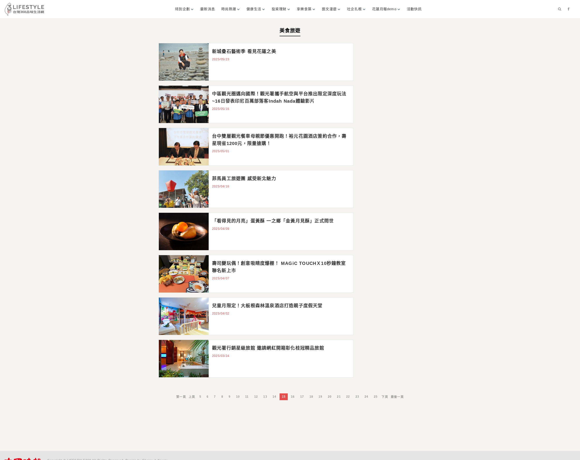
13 (265, 396)
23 (357, 396)
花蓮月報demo (384, 9)
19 (320, 396)
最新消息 (207, 9)
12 (256, 396)
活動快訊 (414, 9)
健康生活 (253, 9)
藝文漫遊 (329, 9)
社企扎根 (354, 9)
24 (366, 396)
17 (302, 396)
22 (348, 396)
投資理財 (279, 9)
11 (247, 396)
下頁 (385, 396)
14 (274, 396)
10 (238, 396)
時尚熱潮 (228, 9)
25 (375, 396)
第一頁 (181, 396)
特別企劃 (182, 9)
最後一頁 (397, 396)
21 (339, 396)
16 (293, 396)
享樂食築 (304, 9)
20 (329, 396)
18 (311, 396)
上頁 (192, 396)
